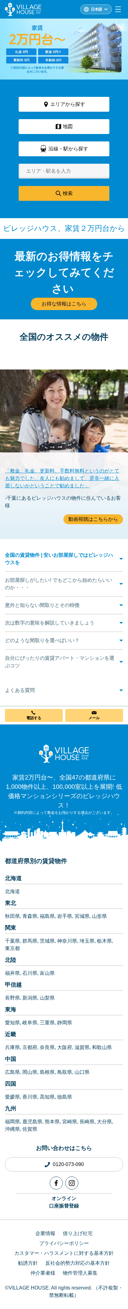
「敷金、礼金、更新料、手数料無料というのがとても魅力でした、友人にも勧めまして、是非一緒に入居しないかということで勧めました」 (62, 478)
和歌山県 (102, 1047)
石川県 (29, 973)
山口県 (82, 1072)
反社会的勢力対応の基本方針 (77, 1263)
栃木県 (104, 941)
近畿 (10, 1034)
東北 (10, 903)
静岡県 (64, 1022)
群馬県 (29, 941)
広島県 (12, 1072)
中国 (10, 1059)
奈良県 (47, 1047)
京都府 (29, 1047)
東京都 (12, 948)
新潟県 (29, 997)
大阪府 (64, 1047)
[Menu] (118, 9)
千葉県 (12, 941)
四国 (10, 1084)
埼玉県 (87, 941)
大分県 (104, 1121)
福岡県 (12, 1121)
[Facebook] (56, 1183)
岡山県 (29, 1072)
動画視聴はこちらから (93, 519)
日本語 (96, 9)
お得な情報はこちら (64, 304)
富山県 (47, 973)
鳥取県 (64, 1072)
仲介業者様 (42, 1273)
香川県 (29, 1096)
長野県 (12, 997)
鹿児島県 (32, 1121)
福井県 (12, 973)
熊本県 (52, 1121)
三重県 (47, 1022)
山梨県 (47, 997)
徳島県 (64, 1096)
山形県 (99, 916)
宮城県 (82, 916)
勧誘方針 (28, 1263)
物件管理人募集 (80, 1273)
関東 (10, 928)
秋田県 (12, 916)
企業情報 (45, 1233)
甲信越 (13, 985)
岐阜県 (29, 1022)
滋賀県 (82, 1047)
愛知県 (12, 1022)
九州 (10, 1108)
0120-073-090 (68, 1164)
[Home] (64, 753)
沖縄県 (12, 1129)
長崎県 (87, 1121)
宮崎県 (69, 1121)
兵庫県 (12, 1047)
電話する (33, 718)
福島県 (47, 916)
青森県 (29, 916)
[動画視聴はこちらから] (64, 433)
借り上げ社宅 (78, 1233)
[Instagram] (71, 1183)
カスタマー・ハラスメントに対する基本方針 (64, 1253)
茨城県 (47, 941)
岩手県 (64, 916)
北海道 (13, 878)
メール (94, 718)
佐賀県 (29, 1129)
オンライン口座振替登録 (64, 1202)
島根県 (47, 1072)
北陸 (10, 960)
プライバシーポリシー (64, 1243)
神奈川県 (67, 941)
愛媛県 (12, 1096)
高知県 (47, 1096)
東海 (10, 1009)
